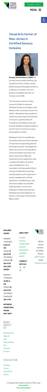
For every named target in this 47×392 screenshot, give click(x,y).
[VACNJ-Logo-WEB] (10, 3)
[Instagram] (24, 267)
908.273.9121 (40, 257)
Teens (6, 368)
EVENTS (22, 247)
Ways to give (7, 337)
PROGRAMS (23, 250)
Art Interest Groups (7, 348)
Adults (6, 374)
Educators (8, 371)
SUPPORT (23, 253)
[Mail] (20, 270)
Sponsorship (8, 342)
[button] (44, 20)
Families (7, 365)
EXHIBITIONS (24, 244)
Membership (8, 333)
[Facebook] (20, 267)
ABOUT (22, 256)
